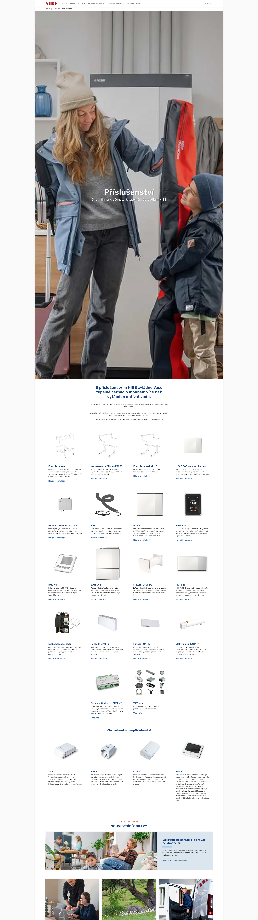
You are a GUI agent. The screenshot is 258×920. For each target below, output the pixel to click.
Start (48, 9)
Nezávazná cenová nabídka (174, 860)
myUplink (144, 415)
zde (161, 419)
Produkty (73, 3)
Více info (95, 718)
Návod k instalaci (56, 481)
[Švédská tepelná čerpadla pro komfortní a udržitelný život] (51, 3)
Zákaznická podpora (114, 3)
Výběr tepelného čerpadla (92, 3)
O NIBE (63, 3)
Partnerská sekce (133, 3)
